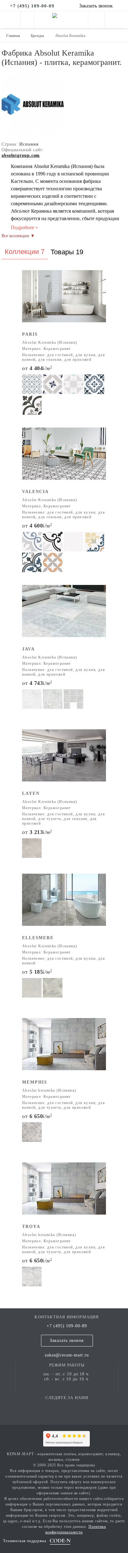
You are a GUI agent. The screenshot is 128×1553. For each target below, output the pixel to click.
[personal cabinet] (96, 20)
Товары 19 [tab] (67, 252)
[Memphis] (64, 1048)
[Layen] (64, 759)
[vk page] (67, 1406)
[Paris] (64, 300)
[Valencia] (64, 458)
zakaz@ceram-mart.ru (67, 1355)
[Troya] (64, 1192)
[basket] (116, 20)
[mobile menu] (10, 19)
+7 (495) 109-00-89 (67, 1326)
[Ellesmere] (64, 904)
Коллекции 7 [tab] (24, 252)
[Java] (64, 615)
